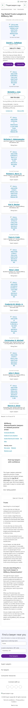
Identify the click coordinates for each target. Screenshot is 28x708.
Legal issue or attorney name (9, 641)
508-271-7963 (15, 48)
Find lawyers (13, 656)
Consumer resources (8, 676)
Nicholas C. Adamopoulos (14, 139)
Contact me (9, 64)
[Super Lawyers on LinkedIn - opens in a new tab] (20, 686)
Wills (5, 441)
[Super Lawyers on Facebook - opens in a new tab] (7, 686)
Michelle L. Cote (14, 92)
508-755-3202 (15, 97)
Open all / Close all (18, 498)
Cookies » (14, 702)
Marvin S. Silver (14, 405)
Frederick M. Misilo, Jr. (14, 304)
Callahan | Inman (13, 44)
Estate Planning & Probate (6, 9)
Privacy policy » (20, 700)
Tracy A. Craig (14, 237)
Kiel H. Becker (14, 204)
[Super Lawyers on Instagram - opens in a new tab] (11, 686)
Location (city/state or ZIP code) (10, 648)
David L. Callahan (14, 42)
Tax (21, 438)
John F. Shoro (14, 373)
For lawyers (5, 670)
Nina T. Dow (14, 270)
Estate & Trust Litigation (11, 435)
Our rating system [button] (9, 490)
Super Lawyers (6, 664)
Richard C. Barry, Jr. (14, 173)
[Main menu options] (3, 5)
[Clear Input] (24, 643)
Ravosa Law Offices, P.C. (13, 93)
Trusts (14, 9)
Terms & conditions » (9, 700)
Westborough (8, 451)
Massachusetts (20, 9)
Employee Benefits (9, 432)
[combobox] (13, 643)
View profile (20, 64)
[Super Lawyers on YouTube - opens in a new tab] (16, 686)
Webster (13, 448)
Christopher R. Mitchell (14, 340)
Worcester (7, 448)
